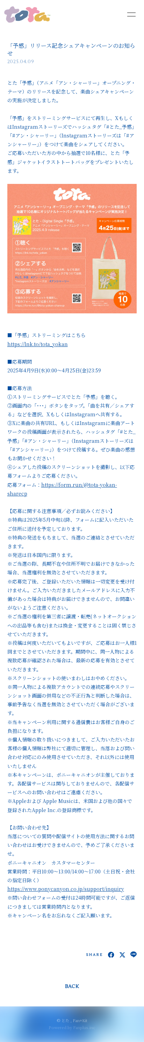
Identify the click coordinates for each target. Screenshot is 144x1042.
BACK (72, 986)
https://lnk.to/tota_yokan (37, 344)
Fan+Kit (80, 1020)
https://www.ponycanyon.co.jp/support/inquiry (65, 888)
